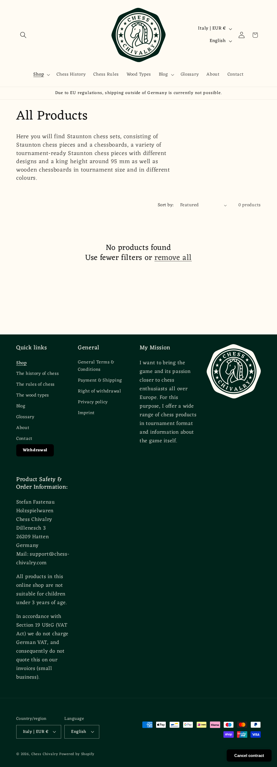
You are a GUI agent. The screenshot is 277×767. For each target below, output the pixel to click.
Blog (20, 406)
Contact (24, 439)
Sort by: (166, 205)
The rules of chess (35, 385)
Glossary (25, 417)
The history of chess (37, 374)
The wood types (32, 395)
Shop (21, 363)
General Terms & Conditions (96, 366)
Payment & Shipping (100, 380)
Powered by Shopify (76, 754)
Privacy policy (93, 402)
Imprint (86, 413)
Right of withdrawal (99, 391)
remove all (173, 258)
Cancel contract (249, 755)
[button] (23, 35)
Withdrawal (35, 450)
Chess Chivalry (44, 754)
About (22, 428)
